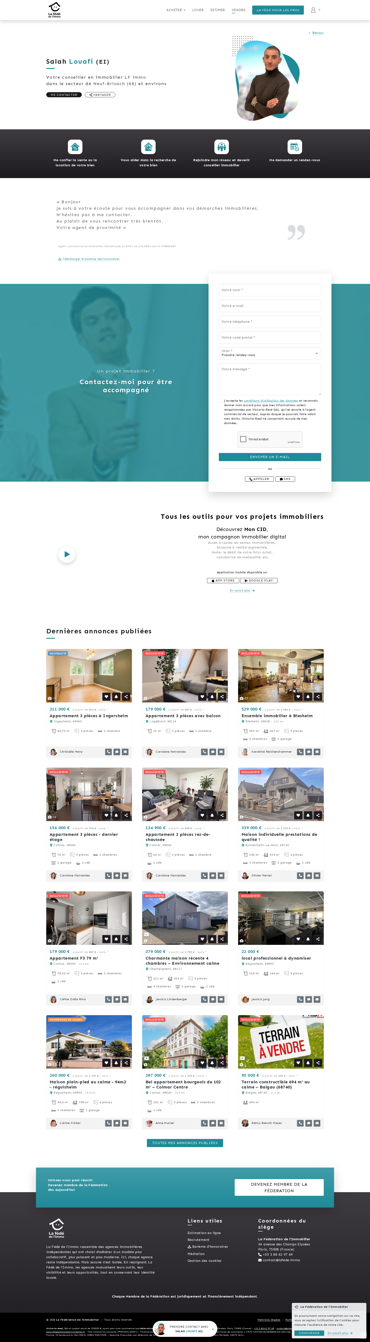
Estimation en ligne (204, 1233)
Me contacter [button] (64, 95)
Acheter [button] (174, 10)
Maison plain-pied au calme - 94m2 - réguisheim (88, 1084)
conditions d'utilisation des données (271, 401)
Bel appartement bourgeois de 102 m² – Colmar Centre (183, 1084)
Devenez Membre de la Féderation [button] (279, 1187)
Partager (101, 95)
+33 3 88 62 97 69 (278, 1254)
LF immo (135, 77)
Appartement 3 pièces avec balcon (183, 715)
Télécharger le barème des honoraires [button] (91, 259)
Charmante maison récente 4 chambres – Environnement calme (182, 961)
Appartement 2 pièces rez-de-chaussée (178, 837)
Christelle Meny (71, 752)
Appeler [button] (260, 479)
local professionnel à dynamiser (276, 958)
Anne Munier (164, 1123)
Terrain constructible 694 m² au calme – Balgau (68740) (276, 1084)
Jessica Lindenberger (171, 999)
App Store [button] (225, 580)
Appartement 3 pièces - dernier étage (84, 837)
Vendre (238, 10)
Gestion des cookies (205, 1261)
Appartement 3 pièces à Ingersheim (89, 715)
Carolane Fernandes (170, 752)
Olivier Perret (261, 875)
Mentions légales (269, 1319)
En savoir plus (240, 590)
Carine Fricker (70, 1123)
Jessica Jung (260, 999)
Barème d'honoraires (210, 1247)
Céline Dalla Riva (72, 999)
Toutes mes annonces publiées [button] (185, 1143)
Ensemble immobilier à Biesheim (277, 715)
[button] (75, 147)
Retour (318, 33)
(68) (115, 83)
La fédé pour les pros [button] (278, 10)
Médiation (196, 1254)
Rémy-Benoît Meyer (266, 1123)
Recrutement (198, 1240)
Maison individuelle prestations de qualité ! (279, 837)
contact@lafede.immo (281, 1260)
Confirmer (309, 1333)
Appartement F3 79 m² (74, 958)
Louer (198, 10)
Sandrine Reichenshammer (271, 752)
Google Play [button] (260, 580)
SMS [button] (287, 479)
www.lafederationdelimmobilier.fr (65, 1331)
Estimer (217, 10)
